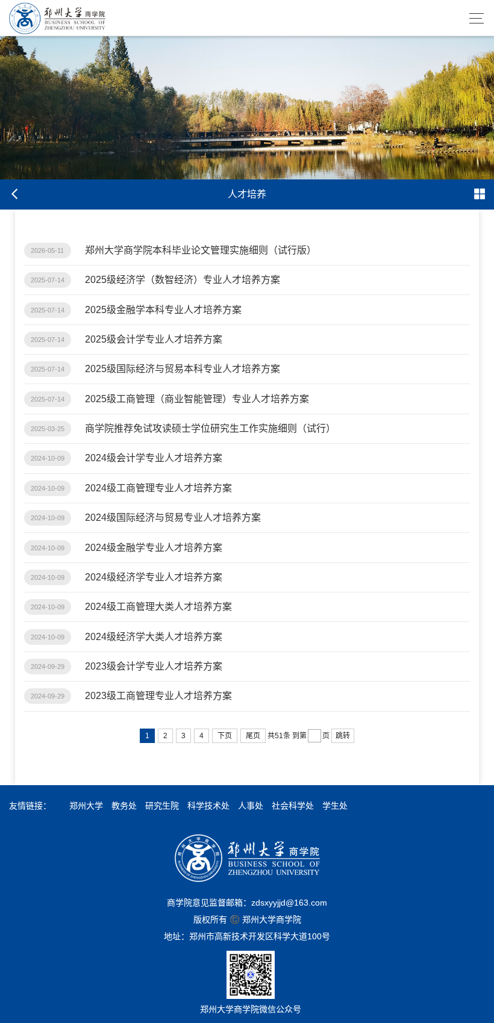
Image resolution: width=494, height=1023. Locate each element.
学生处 (335, 805)
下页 (224, 736)
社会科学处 (293, 805)
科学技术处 (208, 805)
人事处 (250, 805)
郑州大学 (86, 805)
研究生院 (162, 805)
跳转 (343, 736)
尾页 (253, 736)
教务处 (124, 805)
